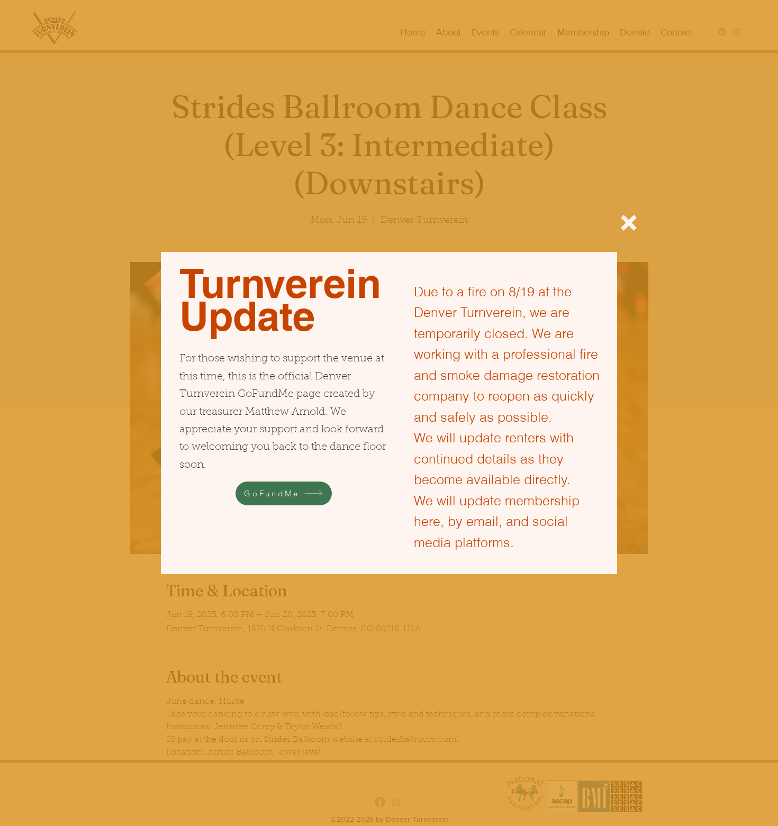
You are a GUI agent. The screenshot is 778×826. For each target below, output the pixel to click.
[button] (629, 223)
